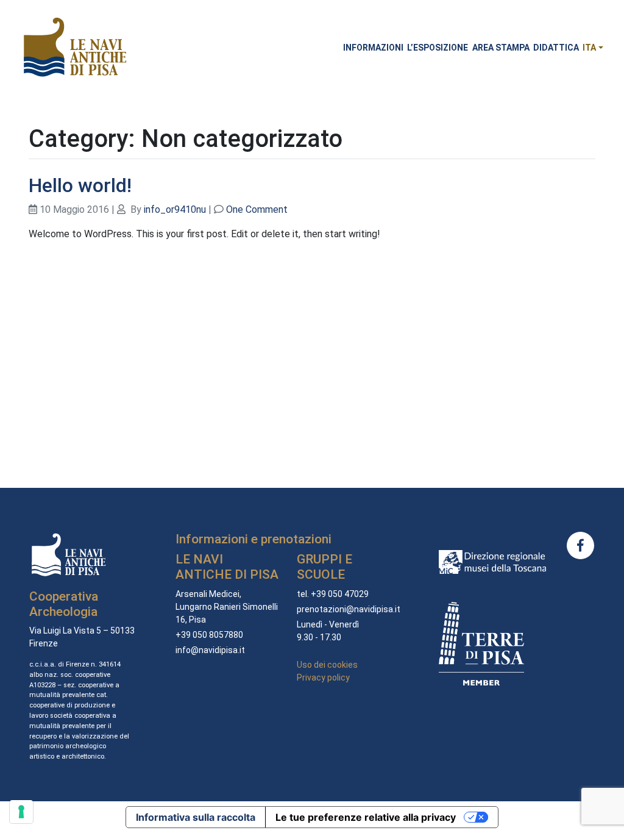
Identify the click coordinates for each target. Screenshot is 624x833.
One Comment (257, 209)
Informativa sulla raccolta (195, 817)
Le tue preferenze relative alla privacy (365, 817)
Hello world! (80, 185)
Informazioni (373, 47)
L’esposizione (437, 47)
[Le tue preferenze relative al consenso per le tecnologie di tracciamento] (21, 811)
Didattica (556, 47)
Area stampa (501, 47)
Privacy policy (323, 677)
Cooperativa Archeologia (63, 604)
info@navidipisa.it (210, 650)
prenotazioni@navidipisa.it (348, 609)
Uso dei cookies (327, 665)
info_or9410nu (175, 209)
